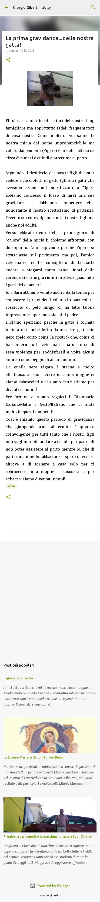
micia (11, 486)
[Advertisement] (50, 598)
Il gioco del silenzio (18, 678)
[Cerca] (93, 7)
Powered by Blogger (53, 886)
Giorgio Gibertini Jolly (32, 7)
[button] (8, 60)
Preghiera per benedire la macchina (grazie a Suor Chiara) (47, 836)
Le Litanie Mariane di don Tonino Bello (33, 757)
